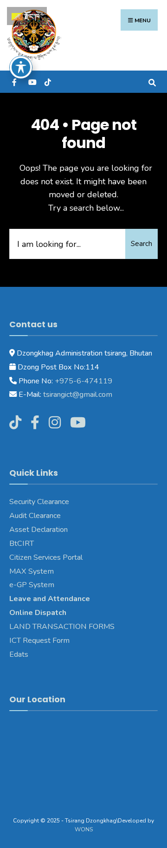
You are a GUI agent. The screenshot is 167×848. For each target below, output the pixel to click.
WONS (84, 829)
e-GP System (31, 585)
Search (141, 243)
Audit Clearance (35, 516)
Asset (19, 529)
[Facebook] (15, 81)
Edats (18, 654)
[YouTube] (31, 81)
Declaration (48, 529)
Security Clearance (39, 502)
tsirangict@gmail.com (76, 394)
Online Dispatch (37, 613)
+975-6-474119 (82, 381)
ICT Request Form (39, 640)
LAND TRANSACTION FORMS (62, 626)
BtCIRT (21, 543)
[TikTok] (47, 81)
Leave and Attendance (50, 599)
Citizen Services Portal (46, 557)
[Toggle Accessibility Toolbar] (21, 67)
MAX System (31, 571)
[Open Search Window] (152, 81)
